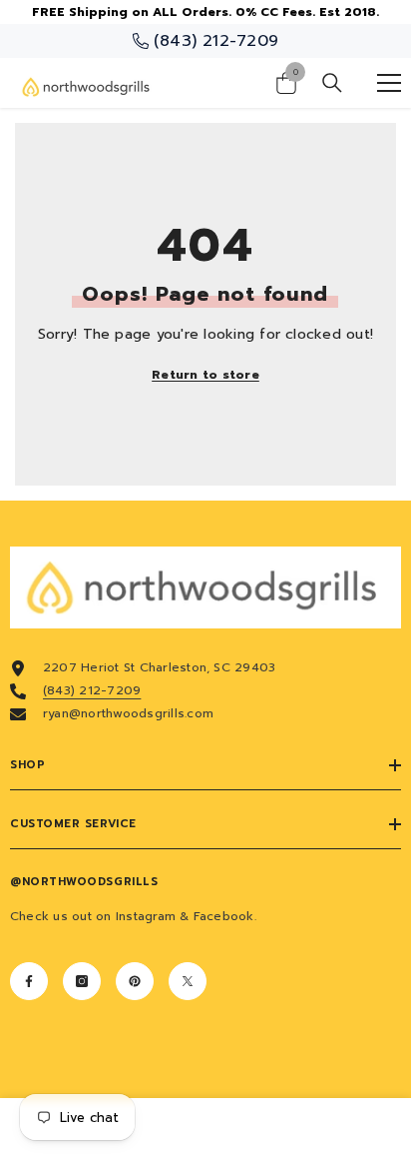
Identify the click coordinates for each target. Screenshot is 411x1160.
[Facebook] (29, 981)
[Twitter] (187, 981)
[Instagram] (82, 981)
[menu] (389, 83)
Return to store (205, 375)
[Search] (332, 83)
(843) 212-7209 (92, 690)
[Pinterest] (135, 981)
